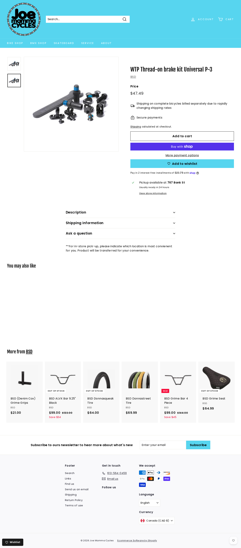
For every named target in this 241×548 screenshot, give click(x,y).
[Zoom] (71, 104)
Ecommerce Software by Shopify (137, 540)
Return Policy (74, 500)
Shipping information (85, 223)
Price (134, 86)
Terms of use (74, 505)
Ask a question (79, 233)
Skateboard (64, 43)
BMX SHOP (38, 43)
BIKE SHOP (15, 43)
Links (68, 478)
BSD (133, 77)
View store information (153, 193)
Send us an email (76, 489)
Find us (69, 484)
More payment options (182, 155)
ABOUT (106, 43)
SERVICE (87, 43)
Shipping (135, 126)
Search (69, 473)
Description (76, 212)
